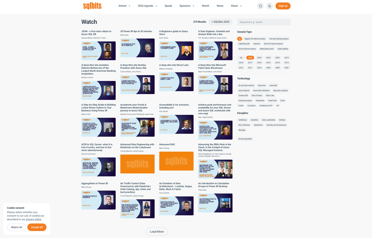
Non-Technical (244, 125)
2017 (250, 63)
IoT (278, 106)
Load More (157, 231)
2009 (268, 68)
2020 (278, 58)
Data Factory (257, 96)
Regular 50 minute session (255, 39)
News (220, 5)
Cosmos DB (243, 96)
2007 (287, 68)
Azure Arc (262, 85)
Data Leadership (268, 120)
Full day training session (279, 39)
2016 (259, 63)
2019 (287, 58)
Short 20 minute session (273, 44)
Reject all (16, 227)
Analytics (254, 120)
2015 (268, 63)
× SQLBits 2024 (220, 21)
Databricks (260, 101)
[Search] (260, 5)
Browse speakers (245, 139)
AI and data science (246, 85)
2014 (278, 63)
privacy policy (33, 219)
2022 (268, 58)
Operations (258, 125)
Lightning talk (244, 44)
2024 (250, 58)
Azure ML (273, 85)
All (240, 39)
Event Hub (272, 101)
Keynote (257, 44)
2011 (250, 68)
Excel (283, 101)
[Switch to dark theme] (269, 5)
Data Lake (270, 96)
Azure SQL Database (261, 91)
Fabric (241, 106)
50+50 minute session (247, 49)
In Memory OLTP (266, 106)
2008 (278, 68)
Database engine (245, 101)
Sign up (283, 5)
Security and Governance (276, 125)
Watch (205, 5)
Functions (251, 106)
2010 (259, 68)
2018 (241, 63)
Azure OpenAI (244, 91)
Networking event (267, 49)
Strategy (242, 130)
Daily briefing (283, 49)
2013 (287, 63)
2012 (241, 68)
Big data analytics (280, 91)
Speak (168, 5)
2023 (259, 58)
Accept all (37, 227)
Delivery (282, 120)
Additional (243, 120)
